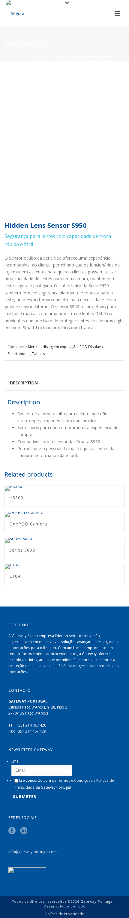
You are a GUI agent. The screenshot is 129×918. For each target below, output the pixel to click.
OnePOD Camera (28, 524)
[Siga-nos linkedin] (23, 831)
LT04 (14, 576)
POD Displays (91, 346)
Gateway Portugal (97, 901)
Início (25, 57)
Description (24, 383)
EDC (82, 906)
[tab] (23, 382)
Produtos (45, 57)
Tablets (38, 353)
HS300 (16, 498)
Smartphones (19, 353)
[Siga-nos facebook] (12, 831)
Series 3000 (22, 550)
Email (15, 761)
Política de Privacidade (64, 914)
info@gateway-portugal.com (32, 851)
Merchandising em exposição (53, 346)
